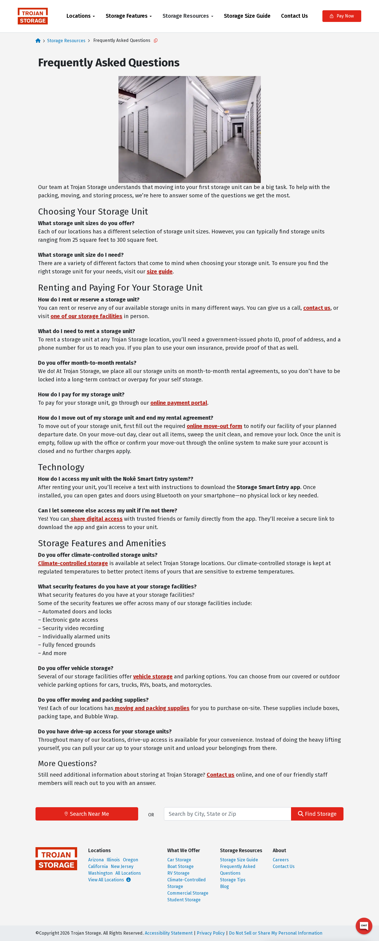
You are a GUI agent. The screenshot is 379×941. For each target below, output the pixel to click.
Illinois (113, 859)
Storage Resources (186, 16)
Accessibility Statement (169, 933)
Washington (100, 873)
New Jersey (122, 866)
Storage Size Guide (247, 16)
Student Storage (184, 899)
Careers (281, 859)
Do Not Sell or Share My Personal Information (275, 933)
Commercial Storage (187, 893)
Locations (79, 16)
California (98, 866)
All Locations (128, 873)
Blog (224, 886)
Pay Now (344, 16)
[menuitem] (80, 16)
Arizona (96, 859)
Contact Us (294, 16)
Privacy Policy (211, 933)
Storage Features (127, 16)
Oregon (130, 859)
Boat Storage (180, 866)
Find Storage (320, 814)
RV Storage (178, 873)
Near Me (89, 814)
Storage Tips (233, 879)
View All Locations (106, 879)
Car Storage (179, 859)
